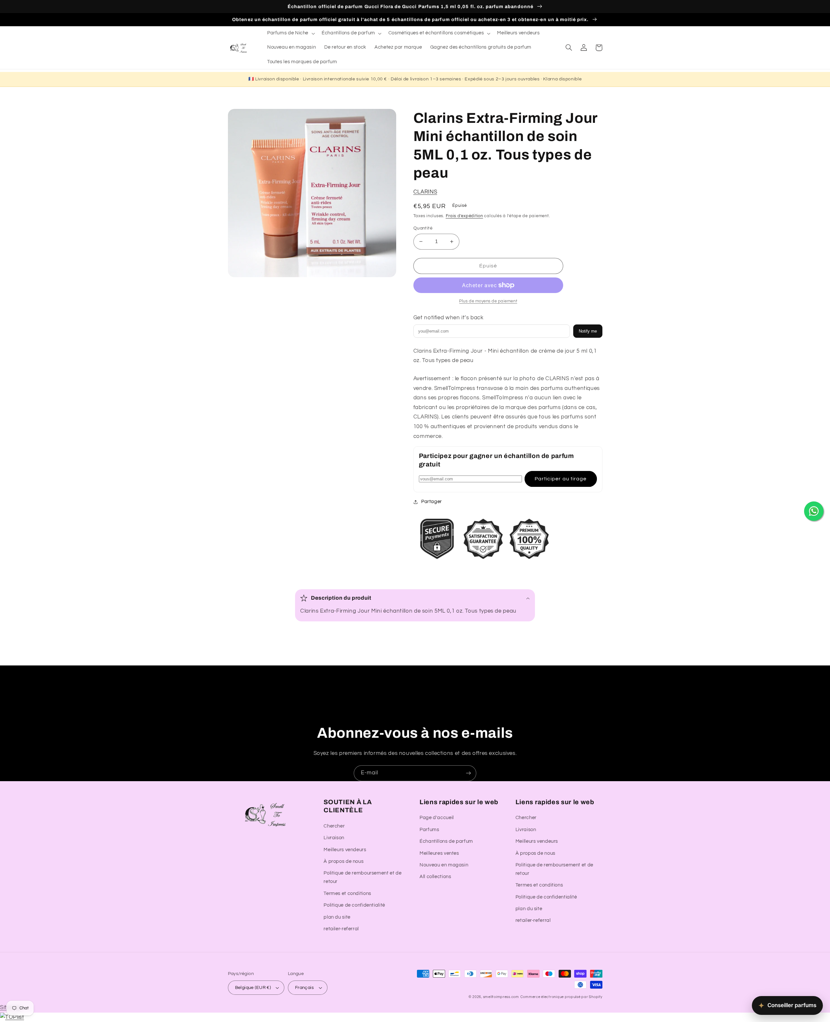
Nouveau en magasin (444, 865)
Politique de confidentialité (354, 905)
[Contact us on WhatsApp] (814, 511)
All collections (435, 876)
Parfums (429, 829)
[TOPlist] (12, 1017)
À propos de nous (343, 861)
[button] (290, 33)
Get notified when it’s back (448, 318)
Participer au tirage (561, 478)
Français (304, 987)
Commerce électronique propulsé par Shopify (561, 997)
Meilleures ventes (439, 853)
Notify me (588, 331)
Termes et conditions (347, 893)
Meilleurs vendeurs (345, 849)
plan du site (337, 917)
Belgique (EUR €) (253, 987)
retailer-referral (341, 928)
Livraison (334, 837)
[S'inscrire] (468, 773)
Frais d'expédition (464, 216)
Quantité (423, 228)
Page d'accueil (437, 817)
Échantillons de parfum (446, 841)
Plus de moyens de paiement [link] (488, 301)
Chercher (334, 826)
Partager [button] (431, 501)
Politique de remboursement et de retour (362, 877)
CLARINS (425, 192)
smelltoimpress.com (501, 997)
